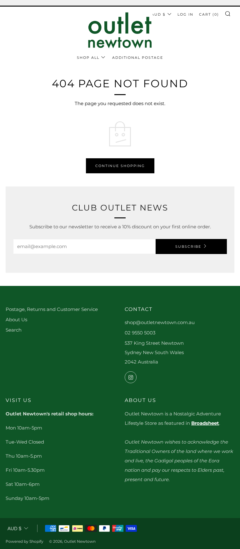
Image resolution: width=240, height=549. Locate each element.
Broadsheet (205, 423)
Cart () (209, 14)
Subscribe (188, 246)
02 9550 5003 (140, 333)
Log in (185, 14)
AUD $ (158, 14)
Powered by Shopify (24, 541)
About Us (16, 320)
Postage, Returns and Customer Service (52, 309)
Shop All (88, 57)
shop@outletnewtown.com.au (160, 322)
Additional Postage (137, 57)
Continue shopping (120, 166)
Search (14, 330)
